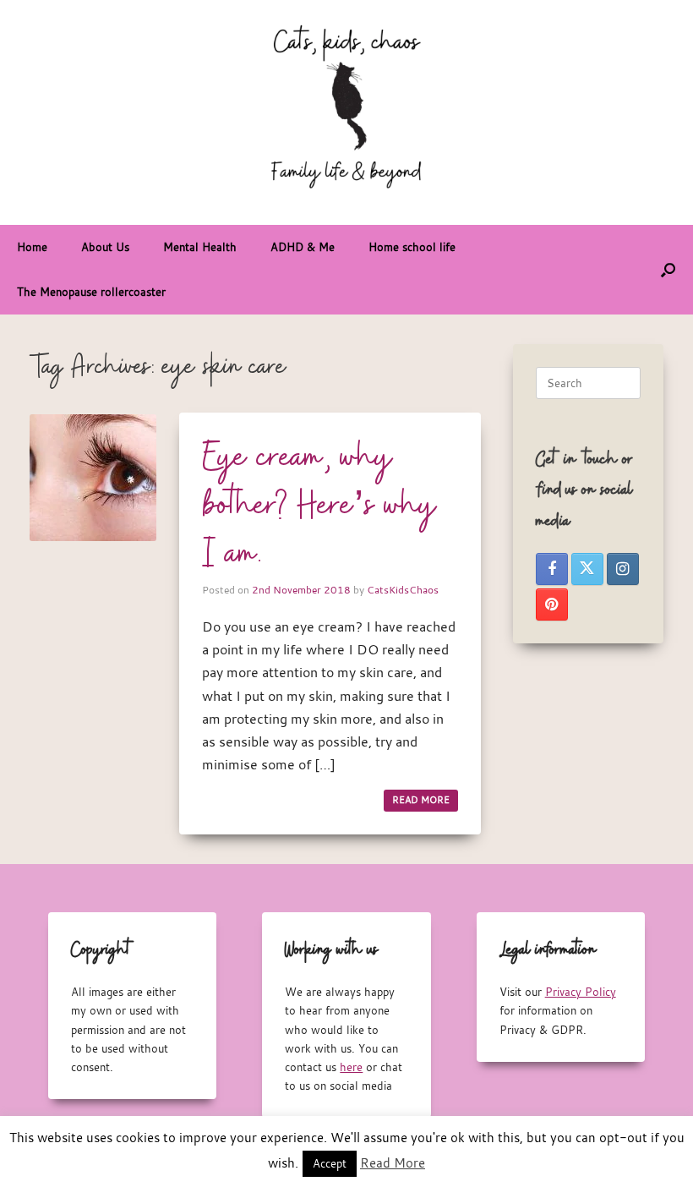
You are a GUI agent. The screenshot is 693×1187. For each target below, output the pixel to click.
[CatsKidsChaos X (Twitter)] (587, 569)
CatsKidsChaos (403, 589)
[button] (668, 270)
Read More (392, 1162)
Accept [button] (329, 1163)
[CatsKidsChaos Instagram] (623, 569)
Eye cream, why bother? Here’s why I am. (319, 506)
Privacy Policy (580, 991)
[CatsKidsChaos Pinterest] (552, 604)
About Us (105, 246)
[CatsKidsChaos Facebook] (552, 569)
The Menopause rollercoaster (91, 291)
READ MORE (421, 800)
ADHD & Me (302, 246)
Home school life (412, 246)
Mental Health (200, 246)
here (351, 1067)
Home (32, 246)
